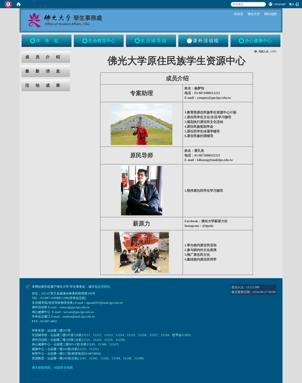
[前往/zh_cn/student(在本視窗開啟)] (33, 40)
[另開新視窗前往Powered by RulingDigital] (29, 286)
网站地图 (270, 14)
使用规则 (104, 286)
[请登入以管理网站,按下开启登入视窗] (8, 4)
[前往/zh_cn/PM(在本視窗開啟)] (242, 40)
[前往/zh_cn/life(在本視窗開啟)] (138, 40)
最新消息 (45, 71)
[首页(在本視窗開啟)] (18, 4)
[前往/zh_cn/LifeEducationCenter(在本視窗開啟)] (85, 40)
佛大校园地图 (41, 367)
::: (17, 53)
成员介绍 (45, 57)
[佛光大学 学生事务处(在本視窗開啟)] (74, 20)
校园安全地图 (63, 367)
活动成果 (45, 85)
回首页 (238, 14)
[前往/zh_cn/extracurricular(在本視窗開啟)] (189, 40)
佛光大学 (254, 14)
